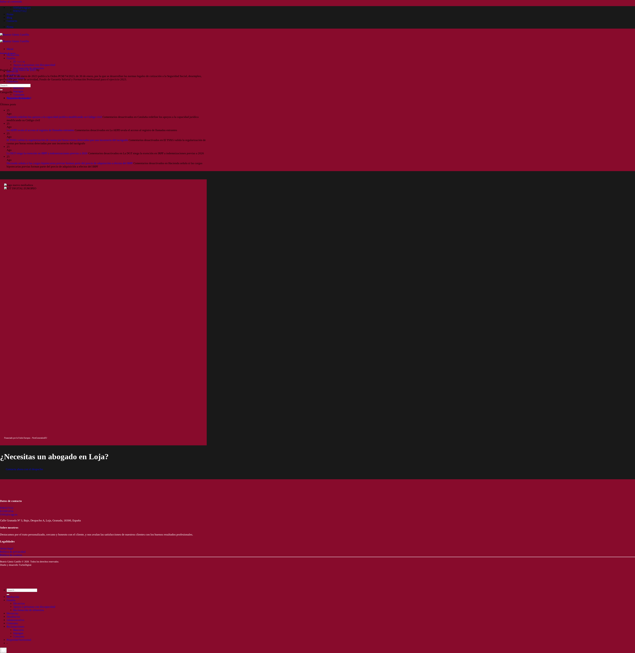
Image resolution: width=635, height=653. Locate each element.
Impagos (18, 91)
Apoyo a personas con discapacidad (34, 64)
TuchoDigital (25, 565)
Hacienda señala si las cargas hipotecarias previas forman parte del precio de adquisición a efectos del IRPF (70, 163)
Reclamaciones (15, 626)
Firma (10, 14)
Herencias (12, 613)
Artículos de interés (7, 53)
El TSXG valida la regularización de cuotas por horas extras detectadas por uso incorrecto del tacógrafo (67, 140)
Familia (11, 58)
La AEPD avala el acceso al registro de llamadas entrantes (40, 130)
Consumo (18, 94)
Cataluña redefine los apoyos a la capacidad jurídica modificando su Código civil (54, 117)
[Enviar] (1, 89)
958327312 (6, 508)
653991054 (6, 511)
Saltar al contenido (11, 1)
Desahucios (13, 616)
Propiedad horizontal (19, 639)
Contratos (12, 81)
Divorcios (19, 603)
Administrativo (15, 620)
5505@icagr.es (9, 514)
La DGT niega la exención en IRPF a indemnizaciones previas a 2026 (47, 153)
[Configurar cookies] (3, 650)
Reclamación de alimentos (28, 68)
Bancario (18, 88)
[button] (10, 49)
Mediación (13, 55)
